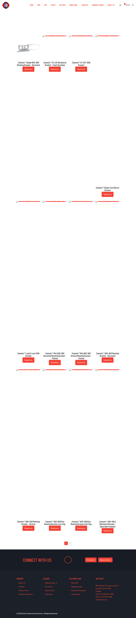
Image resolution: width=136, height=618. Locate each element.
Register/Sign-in (51, 583)
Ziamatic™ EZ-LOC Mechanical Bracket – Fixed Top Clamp (54, 63)
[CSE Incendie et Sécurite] (6, 5)
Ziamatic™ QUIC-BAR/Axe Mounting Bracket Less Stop (54, 522)
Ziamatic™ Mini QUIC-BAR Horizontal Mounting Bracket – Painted (54, 356)
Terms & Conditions (25, 594)
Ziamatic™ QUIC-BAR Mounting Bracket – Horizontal (107, 354)
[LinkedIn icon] (114, 613)
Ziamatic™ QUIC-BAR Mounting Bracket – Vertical (28, 522)
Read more (28, 69)
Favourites (49, 587)
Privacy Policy (23, 590)
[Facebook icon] (108, 613)
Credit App (48, 594)
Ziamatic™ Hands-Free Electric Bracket (107, 188)
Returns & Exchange (78, 590)
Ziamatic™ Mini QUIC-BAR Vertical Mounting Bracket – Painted (81, 356)
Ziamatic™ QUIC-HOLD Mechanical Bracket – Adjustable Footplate (107, 524)
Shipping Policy (76, 587)
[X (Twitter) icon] (110, 613)
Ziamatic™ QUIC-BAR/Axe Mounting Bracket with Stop (81, 522)
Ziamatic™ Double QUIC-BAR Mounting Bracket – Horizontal (28, 63)
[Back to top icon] (126, 614)
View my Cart (49, 590)
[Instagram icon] (117, 613)
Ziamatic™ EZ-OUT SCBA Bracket (81, 63)
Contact (21, 587)
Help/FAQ (74, 583)
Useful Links (75, 594)
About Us (21, 583)
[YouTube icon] (112, 613)
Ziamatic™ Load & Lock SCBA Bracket (28, 354)
